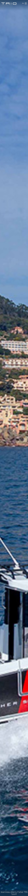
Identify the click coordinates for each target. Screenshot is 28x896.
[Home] (8, 4)
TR (23, 3)
